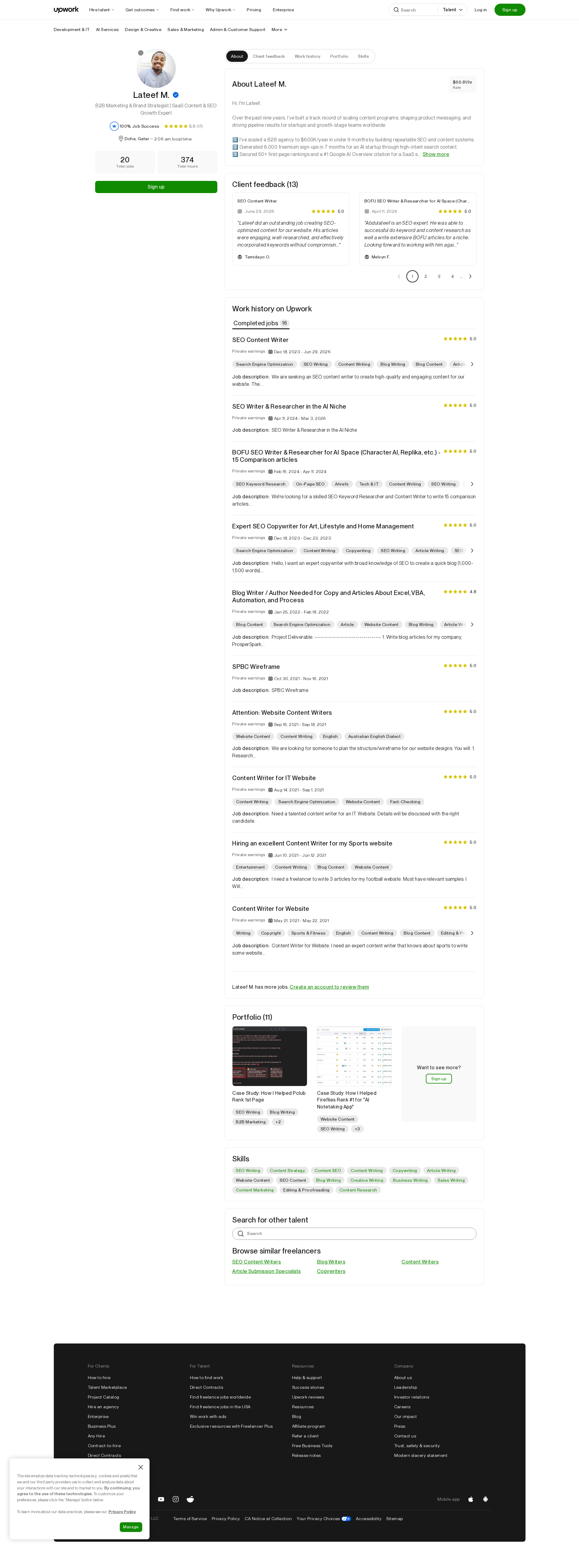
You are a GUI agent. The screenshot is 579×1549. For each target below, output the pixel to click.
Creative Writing (366, 1180)
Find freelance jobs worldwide (220, 1397)
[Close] (140, 1467)
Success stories (308, 1387)
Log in (481, 9)
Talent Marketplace (107, 1387)
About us (403, 1377)
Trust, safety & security (417, 1445)
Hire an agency (103, 1406)
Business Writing (410, 1180)
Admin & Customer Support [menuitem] (238, 29)
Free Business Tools (312, 1445)
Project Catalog (103, 1397)
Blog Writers (331, 1262)
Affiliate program (309, 1426)
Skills (363, 56)
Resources (303, 1406)
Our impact (405, 1416)
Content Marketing (255, 1190)
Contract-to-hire (104, 1445)
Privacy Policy (226, 1518)
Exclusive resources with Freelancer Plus (231, 1426)
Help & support (307, 1377)
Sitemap (394, 1518)
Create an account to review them (329, 987)
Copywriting (405, 1170)
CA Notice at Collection (268, 1518)
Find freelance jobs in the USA (220, 1406)
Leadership (405, 1387)
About (237, 56)
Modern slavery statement (421, 1455)
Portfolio (339, 56)
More (277, 29)
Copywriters (331, 1271)
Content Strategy (287, 1170)
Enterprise (98, 1416)
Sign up (510, 9)
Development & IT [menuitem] (72, 29)
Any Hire (96, 1435)
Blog (297, 1416)
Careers (402, 1406)
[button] (175, 95)
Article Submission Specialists (266, 1271)
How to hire (99, 1377)
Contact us (405, 1435)
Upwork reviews (308, 1397)
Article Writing (441, 1170)
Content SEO (328, 1170)
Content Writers (420, 1262)
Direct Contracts (104, 1455)
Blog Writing (328, 1180)
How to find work (206, 1377)
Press (399, 1426)
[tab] (261, 323)
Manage (131, 1527)
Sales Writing (451, 1180)
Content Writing (367, 1170)
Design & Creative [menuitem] (143, 29)
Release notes (306, 1455)
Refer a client (305, 1435)
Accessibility (368, 1518)
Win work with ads (208, 1416)
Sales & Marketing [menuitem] (185, 29)
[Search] (396, 10)
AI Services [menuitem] (107, 29)
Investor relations (411, 1397)
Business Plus (102, 1426)
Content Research (358, 1190)
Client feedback (269, 56)
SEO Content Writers (256, 1262)
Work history (308, 56)
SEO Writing (248, 1170)
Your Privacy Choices (324, 1518)
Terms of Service (190, 1518)
